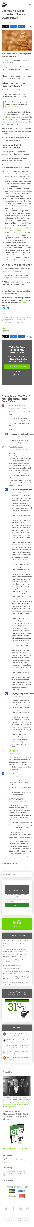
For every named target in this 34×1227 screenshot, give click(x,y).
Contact (24, 1222)
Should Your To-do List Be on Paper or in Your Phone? (16, 983)
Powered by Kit (17, 909)
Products (18, 1220)
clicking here (22, 303)
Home (12, 1220)
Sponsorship (26, 1220)
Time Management (15, 22)
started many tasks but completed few (15, 117)
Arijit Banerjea (16, 447)
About (18, 1222)
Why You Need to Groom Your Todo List (8, 327)
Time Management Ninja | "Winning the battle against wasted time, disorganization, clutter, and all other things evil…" (14, 5)
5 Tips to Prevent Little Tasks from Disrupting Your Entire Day (14, 955)
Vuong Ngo (14, 750)
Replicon (12, 817)
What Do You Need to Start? (12, 968)
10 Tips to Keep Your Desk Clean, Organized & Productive (17, 1053)
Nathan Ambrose (17, 405)
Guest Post (12, 1222)
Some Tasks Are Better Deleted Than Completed (23, 319)
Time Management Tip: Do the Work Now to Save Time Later (16, 972)
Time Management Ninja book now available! (14, 961)
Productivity (5, 22)
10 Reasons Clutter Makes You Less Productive (14, 945)
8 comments (27, 22)
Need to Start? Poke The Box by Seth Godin (17, 1059)
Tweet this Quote (11, 107)
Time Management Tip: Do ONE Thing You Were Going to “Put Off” (17, 978)
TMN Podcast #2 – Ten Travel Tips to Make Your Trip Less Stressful (18, 1047)
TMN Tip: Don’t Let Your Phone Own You (16, 941)
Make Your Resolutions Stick (12, 965)
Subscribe (17, 905)
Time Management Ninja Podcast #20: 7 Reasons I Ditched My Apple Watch (16, 950)
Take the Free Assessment (17, 366)
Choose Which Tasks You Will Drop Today (8, 318)
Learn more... (14, 1106)
